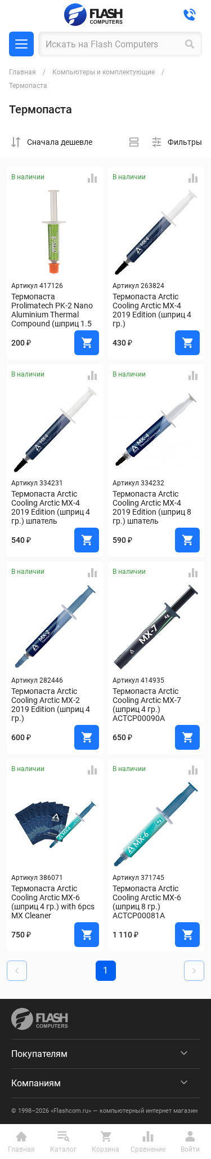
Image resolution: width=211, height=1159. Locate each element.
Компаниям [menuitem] (36, 1083)
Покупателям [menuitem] (39, 1054)
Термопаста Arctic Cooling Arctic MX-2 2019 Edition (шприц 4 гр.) (51, 705)
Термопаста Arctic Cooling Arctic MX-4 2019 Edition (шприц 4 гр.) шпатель (51, 507)
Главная (22, 72)
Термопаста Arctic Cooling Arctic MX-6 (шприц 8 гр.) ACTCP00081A (148, 902)
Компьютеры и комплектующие (103, 72)
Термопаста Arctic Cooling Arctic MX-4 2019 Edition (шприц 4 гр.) (153, 310)
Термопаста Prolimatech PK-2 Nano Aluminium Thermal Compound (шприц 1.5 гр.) (53, 310)
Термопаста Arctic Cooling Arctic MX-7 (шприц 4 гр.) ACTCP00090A (148, 705)
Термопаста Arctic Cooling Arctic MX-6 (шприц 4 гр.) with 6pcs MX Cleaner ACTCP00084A (53, 902)
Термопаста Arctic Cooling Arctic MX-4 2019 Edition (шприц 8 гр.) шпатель (153, 507)
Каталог (21, 44)
